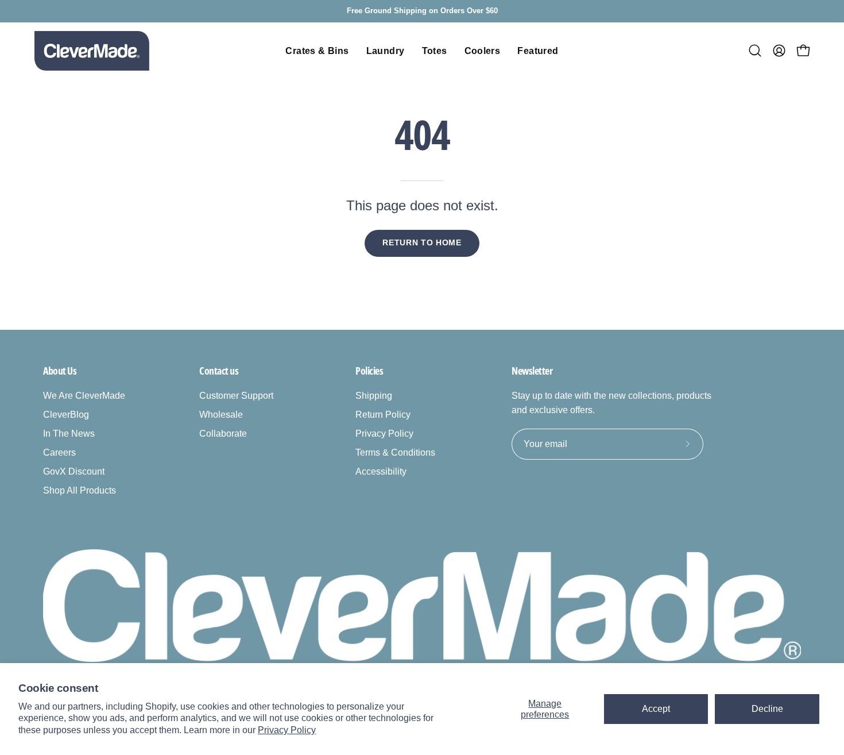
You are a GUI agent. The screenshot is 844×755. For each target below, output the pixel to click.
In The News (69, 433)
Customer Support (236, 395)
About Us (59, 370)
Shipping (373, 395)
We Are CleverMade (84, 395)
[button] (755, 50)
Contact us (219, 370)
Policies (369, 370)
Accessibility (380, 471)
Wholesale (221, 414)
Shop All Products (79, 490)
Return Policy (383, 414)
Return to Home (422, 242)
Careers (59, 452)
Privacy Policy (287, 730)
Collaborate (223, 433)
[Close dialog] (818, 448)
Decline (767, 709)
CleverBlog (66, 414)
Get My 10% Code (574, 631)
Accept (656, 709)
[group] (422, 11)
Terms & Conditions (395, 452)
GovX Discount (73, 471)
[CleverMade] (91, 51)
